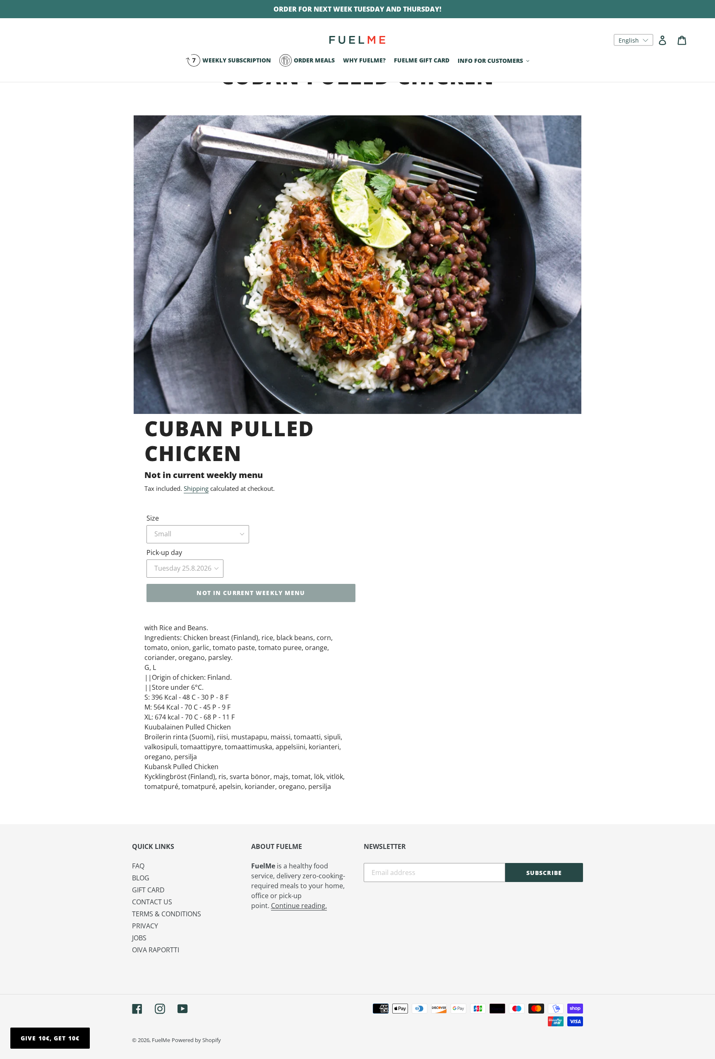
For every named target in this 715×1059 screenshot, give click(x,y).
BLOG (140, 877)
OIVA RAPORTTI (155, 949)
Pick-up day (164, 552)
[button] (633, 40)
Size (152, 518)
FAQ (138, 865)
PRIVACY (145, 925)
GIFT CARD (148, 889)
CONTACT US (152, 901)
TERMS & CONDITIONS (166, 913)
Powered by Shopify (196, 1040)
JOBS (139, 937)
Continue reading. (299, 905)
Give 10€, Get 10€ (50, 1038)
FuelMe (161, 1040)
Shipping (196, 488)
